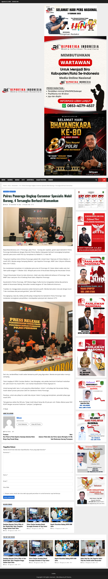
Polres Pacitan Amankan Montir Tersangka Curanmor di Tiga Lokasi (37, 525)
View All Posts (36, 424)
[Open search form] (96, 179)
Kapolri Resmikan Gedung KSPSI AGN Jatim (61, 525)
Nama (5, 475)
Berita (3, 180)
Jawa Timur (12, 191)
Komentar (6, 452)
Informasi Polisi (8, 520)
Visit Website (22, 424)
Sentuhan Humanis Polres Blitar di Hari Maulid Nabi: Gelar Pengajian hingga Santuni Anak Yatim (13, 526)
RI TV (23, 180)
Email (5, 481)
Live (104, 180)
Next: (56, 436)
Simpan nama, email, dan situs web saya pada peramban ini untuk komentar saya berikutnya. (32, 493)
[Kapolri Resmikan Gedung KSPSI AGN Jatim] (62, 515)
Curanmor (6, 191)
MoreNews (60, 577)
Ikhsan (6, 204)
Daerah (17, 180)
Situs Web (6, 487)
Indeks (54, 573)
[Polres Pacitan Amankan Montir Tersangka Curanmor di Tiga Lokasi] (38, 515)
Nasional (10, 180)
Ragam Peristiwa (41, 180)
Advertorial (30, 180)
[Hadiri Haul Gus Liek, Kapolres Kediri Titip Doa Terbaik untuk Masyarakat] (93, 548)
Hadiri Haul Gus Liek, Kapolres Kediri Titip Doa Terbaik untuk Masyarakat (91, 559)
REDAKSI (50, 180)
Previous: (19, 436)
